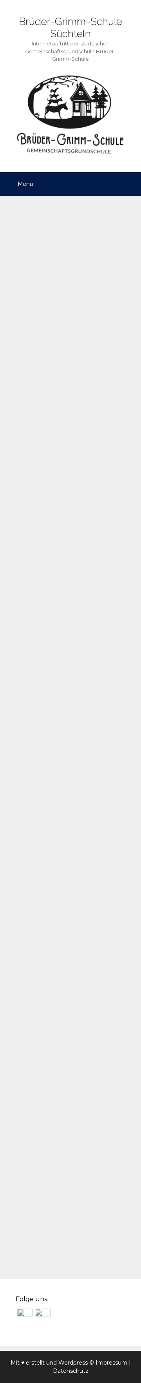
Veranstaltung (36, 1251)
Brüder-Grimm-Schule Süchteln (70, 28)
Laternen (109, 613)
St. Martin (73, 624)
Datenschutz (71, 1370)
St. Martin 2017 (46, 1038)
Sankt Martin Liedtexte (66, 665)
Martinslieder (85, 986)
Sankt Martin (33, 624)
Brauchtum (40, 613)
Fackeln (76, 613)
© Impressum (108, 1362)
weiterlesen (44, 586)
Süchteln (107, 624)
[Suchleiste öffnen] (129, 184)
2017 (28, 1228)
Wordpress (73, 1362)
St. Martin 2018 (47, 260)
